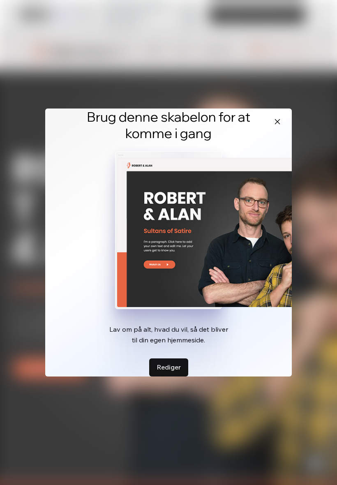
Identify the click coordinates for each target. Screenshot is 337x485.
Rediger (169, 367)
